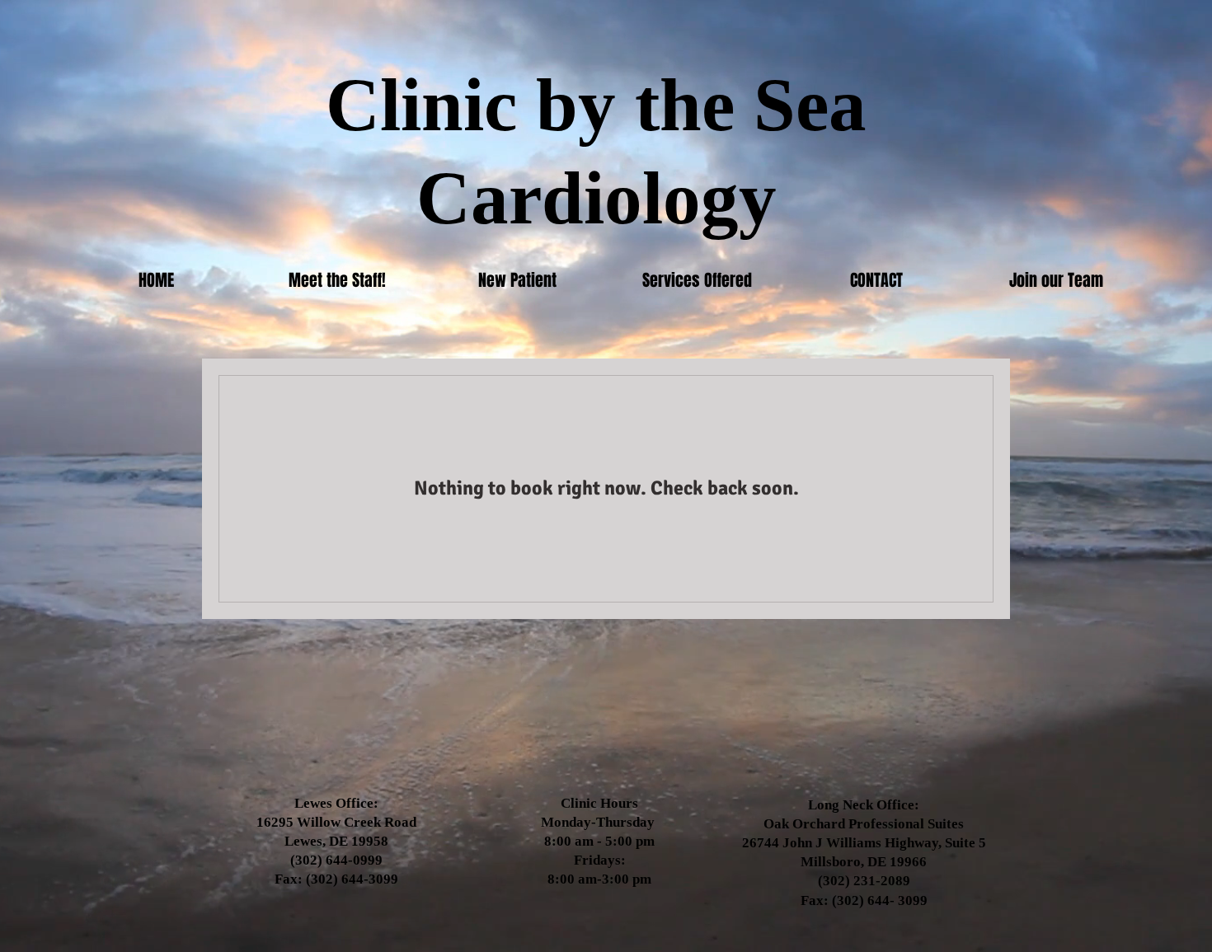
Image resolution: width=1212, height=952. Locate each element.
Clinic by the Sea (596, 105)
